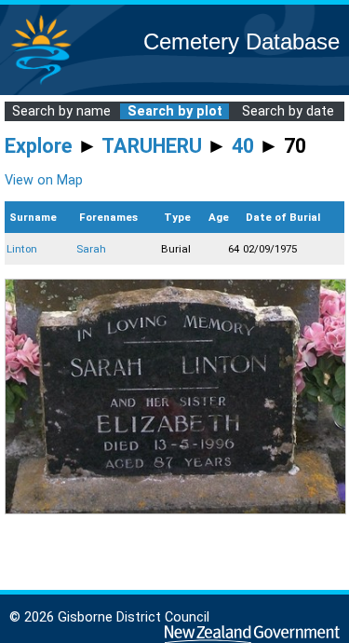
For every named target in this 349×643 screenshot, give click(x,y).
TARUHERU (151, 145)
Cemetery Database (241, 41)
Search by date (288, 111)
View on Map (44, 180)
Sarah (91, 248)
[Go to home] (41, 83)
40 (243, 145)
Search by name (61, 111)
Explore (39, 145)
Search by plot (175, 111)
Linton (22, 248)
